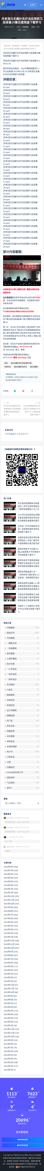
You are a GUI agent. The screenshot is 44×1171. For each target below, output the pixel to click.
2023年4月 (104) (11, 1014)
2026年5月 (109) (11, 878)
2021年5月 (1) (10, 1070)
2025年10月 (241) (11, 904)
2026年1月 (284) (11, 893)
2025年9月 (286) (11, 907)
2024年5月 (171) (11, 966)
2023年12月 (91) (11, 985)
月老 (6, 363)
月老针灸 (7, 367)
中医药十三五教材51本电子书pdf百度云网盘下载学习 (29, 609)
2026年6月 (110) (11, 874)
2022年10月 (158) (11, 1037)
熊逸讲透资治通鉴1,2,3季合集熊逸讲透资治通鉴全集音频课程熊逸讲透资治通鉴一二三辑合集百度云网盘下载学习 (29, 586)
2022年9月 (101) (11, 1040)
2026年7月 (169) (11, 871)
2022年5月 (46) (10, 1055)
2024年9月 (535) (11, 952)
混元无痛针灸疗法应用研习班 (21, 363)
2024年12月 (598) (11, 941)
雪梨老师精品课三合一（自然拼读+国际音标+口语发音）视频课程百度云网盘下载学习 (28, 575)
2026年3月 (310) (11, 885)
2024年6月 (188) (11, 963)
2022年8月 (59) (10, 1044)
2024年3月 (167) (11, 974)
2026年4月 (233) (11, 882)
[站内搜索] (25, 4)
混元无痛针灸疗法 (20, 367)
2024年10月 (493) (11, 948)
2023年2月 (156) (11, 1022)
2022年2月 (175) (11, 1066)
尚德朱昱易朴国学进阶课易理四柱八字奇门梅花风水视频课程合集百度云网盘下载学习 (28, 541)
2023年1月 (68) (10, 1026)
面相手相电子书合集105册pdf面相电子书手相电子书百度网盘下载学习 (29, 552)
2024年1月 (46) (10, 981)
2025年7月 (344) (11, 915)
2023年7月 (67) (10, 1003)
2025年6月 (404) (11, 919)
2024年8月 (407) (11, 955)
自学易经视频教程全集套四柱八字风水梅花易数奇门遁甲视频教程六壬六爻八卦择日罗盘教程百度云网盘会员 (28, 506)
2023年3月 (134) (11, 1018)
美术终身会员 (23, 1145)
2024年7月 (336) (11, 959)
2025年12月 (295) (11, 896)
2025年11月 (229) (11, 900)
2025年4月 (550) (11, 926)
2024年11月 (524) (11, 944)
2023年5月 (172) (11, 1011)
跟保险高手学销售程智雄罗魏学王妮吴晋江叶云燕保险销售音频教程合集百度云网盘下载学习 (28, 563)
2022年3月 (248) (11, 1062)
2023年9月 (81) (10, 996)
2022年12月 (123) (11, 1029)
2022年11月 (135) (11, 1033)
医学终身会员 (23, 1139)
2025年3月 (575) (11, 930)
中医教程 (25, 27)
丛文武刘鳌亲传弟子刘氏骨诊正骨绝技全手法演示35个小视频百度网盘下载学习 (31, 410)
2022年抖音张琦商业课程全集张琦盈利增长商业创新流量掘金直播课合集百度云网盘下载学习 (29, 518)
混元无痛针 (34, 367)
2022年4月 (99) (10, 1059)
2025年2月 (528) (11, 933)
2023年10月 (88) (11, 992)
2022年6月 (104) (11, 1051)
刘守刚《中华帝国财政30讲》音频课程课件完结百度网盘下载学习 (28, 529)
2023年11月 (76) (11, 989)
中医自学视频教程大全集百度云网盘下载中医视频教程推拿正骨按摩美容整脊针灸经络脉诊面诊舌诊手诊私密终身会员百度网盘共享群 (28, 598)
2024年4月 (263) (11, 970)
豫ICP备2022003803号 (26, 1167)
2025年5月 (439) (11, 922)
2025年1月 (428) (11, 937)
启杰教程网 (16, 46)
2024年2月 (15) (10, 978)
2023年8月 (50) (10, 1000)
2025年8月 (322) (11, 911)
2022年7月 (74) (10, 1048)
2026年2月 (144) (11, 889)
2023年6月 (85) (10, 1007)
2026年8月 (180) (11, 867)
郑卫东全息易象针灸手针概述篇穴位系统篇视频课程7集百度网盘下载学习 (12, 410)
